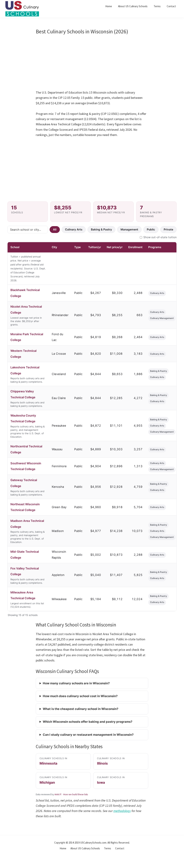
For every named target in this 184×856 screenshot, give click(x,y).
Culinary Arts (73, 229)
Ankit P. (58, 794)
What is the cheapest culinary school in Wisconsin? (80, 709)
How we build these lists (75, 794)
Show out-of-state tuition (160, 237)
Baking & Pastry (101, 229)
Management (129, 229)
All (54, 229)
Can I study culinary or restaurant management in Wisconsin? (88, 734)
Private (168, 229)
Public (151, 229)
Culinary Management (162, 318)
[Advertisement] (92, 63)
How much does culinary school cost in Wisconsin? (80, 696)
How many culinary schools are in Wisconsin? (76, 683)
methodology (122, 811)
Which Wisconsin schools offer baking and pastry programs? (87, 721)
